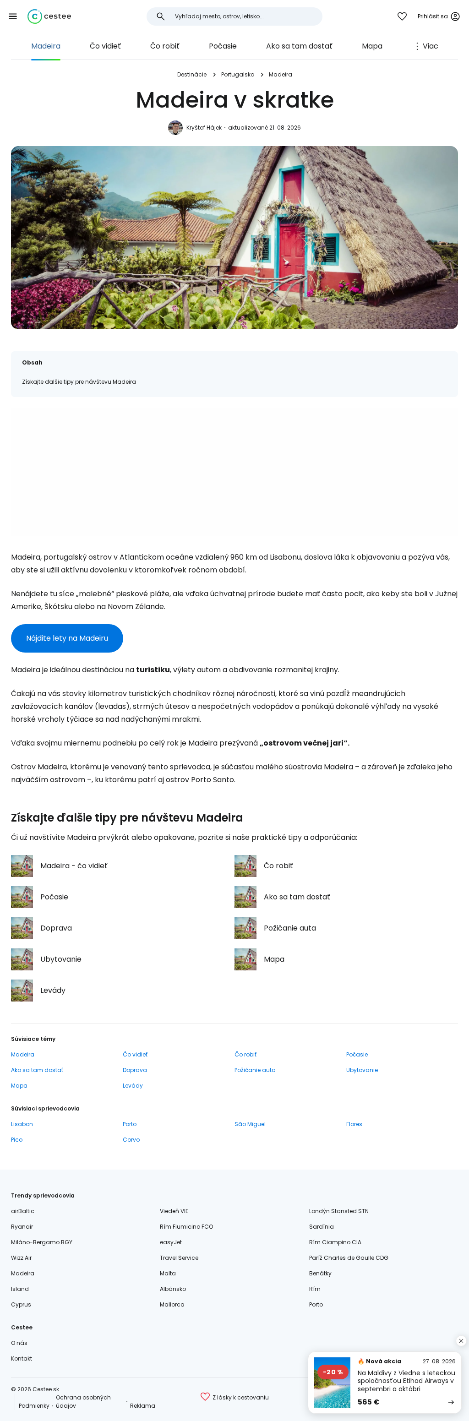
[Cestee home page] (49, 16)
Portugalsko (237, 74)
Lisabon (22, 1124)
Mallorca (172, 1304)
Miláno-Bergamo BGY (41, 1242)
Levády (133, 1085)
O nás (19, 1343)
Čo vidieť (105, 46)
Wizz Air (21, 1258)
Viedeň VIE (174, 1211)
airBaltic (22, 1211)
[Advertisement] (234, 472)
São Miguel (250, 1124)
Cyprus (21, 1304)
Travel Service (179, 1258)
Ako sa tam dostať (299, 46)
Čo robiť (165, 46)
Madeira (45, 46)
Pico (16, 1139)
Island (20, 1289)
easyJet (171, 1242)
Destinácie (192, 74)
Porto (129, 1124)
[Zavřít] (461, 1340)
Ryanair (22, 1226)
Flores (354, 1124)
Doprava (135, 1070)
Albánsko (173, 1289)
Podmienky (34, 1406)
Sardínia (321, 1226)
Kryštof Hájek (204, 127)
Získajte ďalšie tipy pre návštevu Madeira (79, 382)
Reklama (142, 1406)
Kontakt (21, 1358)
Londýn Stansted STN (339, 1211)
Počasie (223, 46)
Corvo (131, 1139)
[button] (12, 16)
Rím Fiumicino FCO (186, 1226)
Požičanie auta (255, 1070)
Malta (168, 1273)
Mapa (372, 46)
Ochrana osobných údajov (83, 1402)
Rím (315, 1289)
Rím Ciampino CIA (335, 1242)
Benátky (320, 1273)
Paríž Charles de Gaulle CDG (348, 1258)
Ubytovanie (362, 1070)
